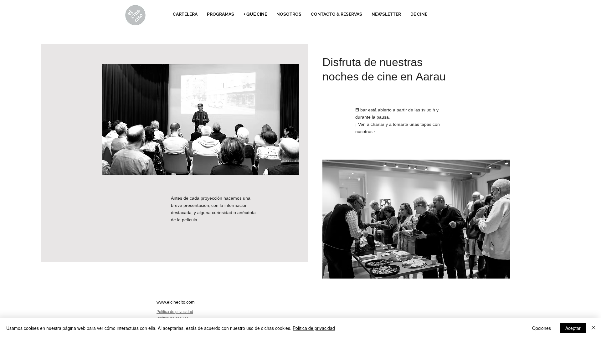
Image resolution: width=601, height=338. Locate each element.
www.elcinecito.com (176, 302)
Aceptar (573, 328)
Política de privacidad (314, 328)
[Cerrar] (593, 328)
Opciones (541, 328)
